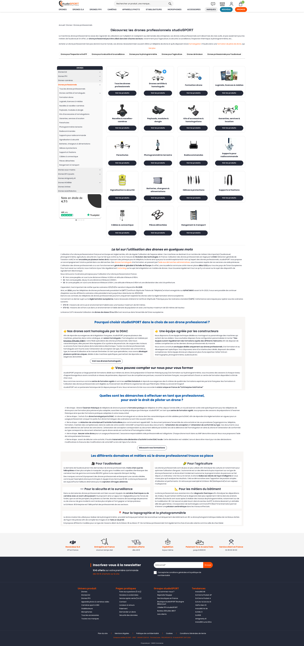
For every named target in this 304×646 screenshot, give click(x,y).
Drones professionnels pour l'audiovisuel (224, 54)
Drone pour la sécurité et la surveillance (108, 54)
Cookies (169, 633)
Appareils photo (131, 9)
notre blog (122, 268)
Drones (63, 9)
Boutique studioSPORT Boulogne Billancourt (170, 602)
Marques (211, 9)
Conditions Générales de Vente (193, 633)
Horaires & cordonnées (128, 595)
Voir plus (152, 48)
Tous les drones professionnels (122, 85)
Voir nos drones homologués (106, 361)
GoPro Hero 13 (200, 605)
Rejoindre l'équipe (164, 595)
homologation (195, 44)
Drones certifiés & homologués (158, 85)
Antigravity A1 (200, 618)
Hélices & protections (193, 190)
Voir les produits (122, 93)
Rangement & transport (193, 225)
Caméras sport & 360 (90, 605)
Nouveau (226, 9)
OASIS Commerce (157, 643)
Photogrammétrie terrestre (158, 155)
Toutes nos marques (90, 618)
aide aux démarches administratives (174, 262)
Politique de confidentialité (147, 633)
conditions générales (178, 572)
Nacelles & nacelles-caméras (122, 120)
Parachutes (122, 155)
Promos (241, 9)
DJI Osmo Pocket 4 (203, 598)
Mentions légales (122, 633)
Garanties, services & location (229, 120)
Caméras (112, 9)
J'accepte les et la (179, 574)
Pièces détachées (158, 225)
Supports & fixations (229, 190)
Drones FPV (96, 9)
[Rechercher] (170, 3)
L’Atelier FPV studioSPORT (167, 607)
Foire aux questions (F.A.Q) (130, 591)
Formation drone (193, 85)
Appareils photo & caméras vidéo (95, 602)
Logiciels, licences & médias (229, 85)
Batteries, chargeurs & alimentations (158, 190)
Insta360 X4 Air (201, 608)
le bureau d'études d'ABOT (75, 341)
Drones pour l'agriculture (172, 54)
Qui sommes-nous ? (165, 591)
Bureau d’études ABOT (166, 611)
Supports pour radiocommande (229, 155)
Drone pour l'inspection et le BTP (74, 54)
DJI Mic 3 (198, 612)
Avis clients (162, 614)
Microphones (174, 9)
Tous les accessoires (90, 615)
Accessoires (194, 9)
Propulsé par (145, 643)
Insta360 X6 (200, 591)
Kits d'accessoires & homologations (193, 120)
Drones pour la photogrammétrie (143, 54)
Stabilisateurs (154, 9)
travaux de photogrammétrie (210, 498)
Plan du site (103, 633)
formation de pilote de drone (229, 44)
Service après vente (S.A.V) (130, 598)
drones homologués (123, 262)
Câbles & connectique (122, 225)
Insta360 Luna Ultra (203, 622)
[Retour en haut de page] (301, 449)
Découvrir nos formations (152, 448)
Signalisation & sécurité (122, 190)
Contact (122, 602)
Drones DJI (78, 9)
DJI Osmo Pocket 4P (203, 595)
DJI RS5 (198, 615)
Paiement (123, 608)
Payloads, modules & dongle (158, 120)
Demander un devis (127, 612)
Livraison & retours (127, 605)
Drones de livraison (195, 54)
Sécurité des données (128, 615)
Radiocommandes (193, 155)
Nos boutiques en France (167, 598)
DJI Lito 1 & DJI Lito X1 (203, 602)
